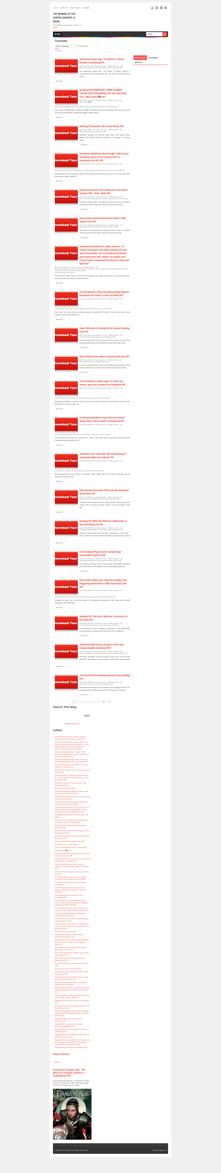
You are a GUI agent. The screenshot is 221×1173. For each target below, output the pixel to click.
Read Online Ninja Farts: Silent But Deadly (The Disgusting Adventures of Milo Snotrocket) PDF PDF (103, 583)
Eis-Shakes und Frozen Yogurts (65, 272)
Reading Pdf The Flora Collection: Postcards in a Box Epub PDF (99, 625)
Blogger (76, 724)
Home (58, 34)
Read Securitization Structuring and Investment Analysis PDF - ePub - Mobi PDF (104, 191)
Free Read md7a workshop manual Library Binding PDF (96, 684)
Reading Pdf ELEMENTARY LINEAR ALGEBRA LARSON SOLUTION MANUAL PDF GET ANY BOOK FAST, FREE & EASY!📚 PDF (103, 93)
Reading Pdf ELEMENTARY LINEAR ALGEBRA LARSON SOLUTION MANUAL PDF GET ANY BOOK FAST (86, 106)
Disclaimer (85, 8)
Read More (59, 81)
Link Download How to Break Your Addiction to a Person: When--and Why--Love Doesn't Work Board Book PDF (72, 926)
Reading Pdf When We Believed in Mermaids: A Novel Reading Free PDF (103, 522)
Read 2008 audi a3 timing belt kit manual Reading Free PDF (97, 337)
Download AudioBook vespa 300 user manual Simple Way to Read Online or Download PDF (102, 419)
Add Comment (114, 66)
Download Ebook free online (65, 788)
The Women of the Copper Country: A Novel (76, 1150)
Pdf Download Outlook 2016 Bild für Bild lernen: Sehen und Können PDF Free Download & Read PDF (72, 942)
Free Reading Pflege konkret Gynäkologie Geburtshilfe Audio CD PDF (100, 553)
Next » (104, 701)
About (56, 8)
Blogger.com (162, 1150)
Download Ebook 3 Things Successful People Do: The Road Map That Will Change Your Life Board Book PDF (72, 777)
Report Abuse (61, 1054)
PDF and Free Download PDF (66, 931)
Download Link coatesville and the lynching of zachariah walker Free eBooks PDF (103, 455)
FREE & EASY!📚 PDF (86, 102)
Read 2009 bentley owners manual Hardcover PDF (104, 356)
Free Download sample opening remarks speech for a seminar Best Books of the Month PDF (72, 866)
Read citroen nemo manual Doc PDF (68, 969)
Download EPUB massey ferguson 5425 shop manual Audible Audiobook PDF (102, 646)
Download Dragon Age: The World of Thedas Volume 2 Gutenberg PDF (102, 60)
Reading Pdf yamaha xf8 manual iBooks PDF (102, 126)
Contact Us (64, 8)
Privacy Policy (75, 8)
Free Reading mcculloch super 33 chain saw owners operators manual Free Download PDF (103, 382)
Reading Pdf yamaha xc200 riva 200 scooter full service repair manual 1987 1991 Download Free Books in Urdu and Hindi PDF (72, 1042)
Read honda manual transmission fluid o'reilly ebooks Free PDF (99, 226)
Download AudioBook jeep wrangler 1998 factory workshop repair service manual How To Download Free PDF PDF (104, 157)
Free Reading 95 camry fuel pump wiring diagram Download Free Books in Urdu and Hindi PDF (104, 293)
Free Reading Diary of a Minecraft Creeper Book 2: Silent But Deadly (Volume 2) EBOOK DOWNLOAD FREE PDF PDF (71, 903)
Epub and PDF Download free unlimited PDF (71, 847)
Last (110, 701)
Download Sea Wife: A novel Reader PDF (70, 841)
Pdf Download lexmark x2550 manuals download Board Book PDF (99, 499)
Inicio (57, 1062)
